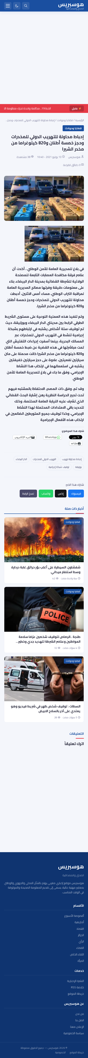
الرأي (81, 941)
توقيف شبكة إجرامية (59, 467)
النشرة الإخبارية (75, 981)
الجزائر (81, 935)
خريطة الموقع (76, 993)
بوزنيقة (78, 467)
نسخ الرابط (28, 493)
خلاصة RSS (77, 987)
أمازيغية (79, 922)
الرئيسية (79, 120)
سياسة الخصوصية (73, 1033)
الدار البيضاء (21, 459)
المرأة (81, 960)
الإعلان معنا (77, 1026)
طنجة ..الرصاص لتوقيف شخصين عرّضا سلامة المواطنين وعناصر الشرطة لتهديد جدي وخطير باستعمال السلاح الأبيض (49, 641)
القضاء (80, 948)
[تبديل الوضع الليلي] (16, 5)
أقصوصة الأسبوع (74, 915)
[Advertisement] (44, 58)
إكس (61, 493)
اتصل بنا (79, 1020)
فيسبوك (76, 493)
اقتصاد (80, 928)
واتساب (46, 493)
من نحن (79, 1014)
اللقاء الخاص (77, 954)
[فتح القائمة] (7, 5)
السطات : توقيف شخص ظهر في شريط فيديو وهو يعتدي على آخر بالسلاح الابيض (45, 708)
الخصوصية (60, 1052)
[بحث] (25, 5)
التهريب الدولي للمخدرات (44, 459)
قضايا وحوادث (65, 120)
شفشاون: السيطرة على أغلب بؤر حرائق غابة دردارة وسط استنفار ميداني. (45, 569)
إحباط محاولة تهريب (72, 459)
